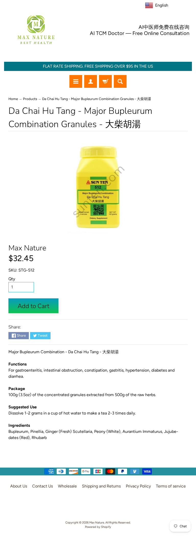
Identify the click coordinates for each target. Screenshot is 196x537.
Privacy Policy (138, 486)
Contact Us (42, 486)
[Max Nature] (36, 29)
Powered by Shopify (98, 527)
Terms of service (171, 486)
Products (30, 99)
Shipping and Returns (101, 486)
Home (13, 99)
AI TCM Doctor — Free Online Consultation (139, 33)
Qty (11, 278)
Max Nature (27, 248)
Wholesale (67, 486)
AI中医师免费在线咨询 (164, 27)
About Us (18, 486)
